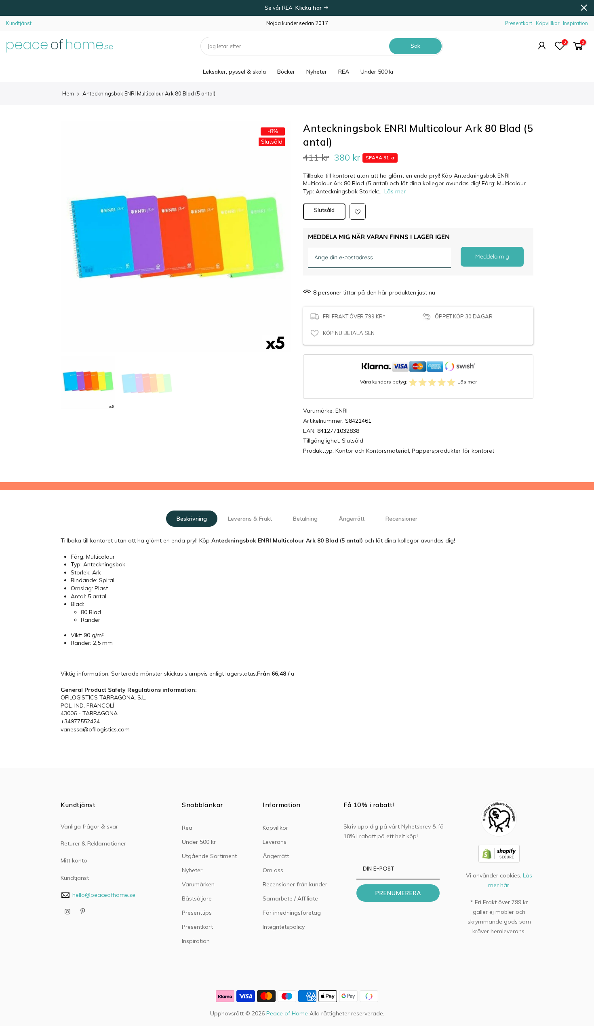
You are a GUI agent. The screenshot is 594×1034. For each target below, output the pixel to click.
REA (343, 71)
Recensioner (401, 518)
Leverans (274, 841)
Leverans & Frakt (250, 518)
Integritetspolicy (284, 926)
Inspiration (575, 23)
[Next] (276, 226)
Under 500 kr (377, 71)
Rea (187, 827)
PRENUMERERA (398, 893)
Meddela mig (492, 256)
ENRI (341, 410)
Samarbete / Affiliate (290, 898)
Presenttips (197, 912)
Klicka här (309, 7)
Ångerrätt (351, 518)
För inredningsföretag (292, 912)
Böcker (286, 71)
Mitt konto (74, 860)
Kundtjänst (19, 23)
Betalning (305, 518)
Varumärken (198, 884)
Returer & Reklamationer (93, 843)
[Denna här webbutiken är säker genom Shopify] (499, 853)
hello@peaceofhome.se (103, 894)
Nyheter (316, 71)
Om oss (273, 870)
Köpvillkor (547, 23)
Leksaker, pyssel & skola (234, 71)
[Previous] (74, 226)
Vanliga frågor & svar (89, 826)
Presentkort (518, 23)
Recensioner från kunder (295, 884)
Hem (68, 93)
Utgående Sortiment (209, 856)
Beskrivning (192, 518)
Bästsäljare (197, 898)
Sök (415, 45)
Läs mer (394, 191)
